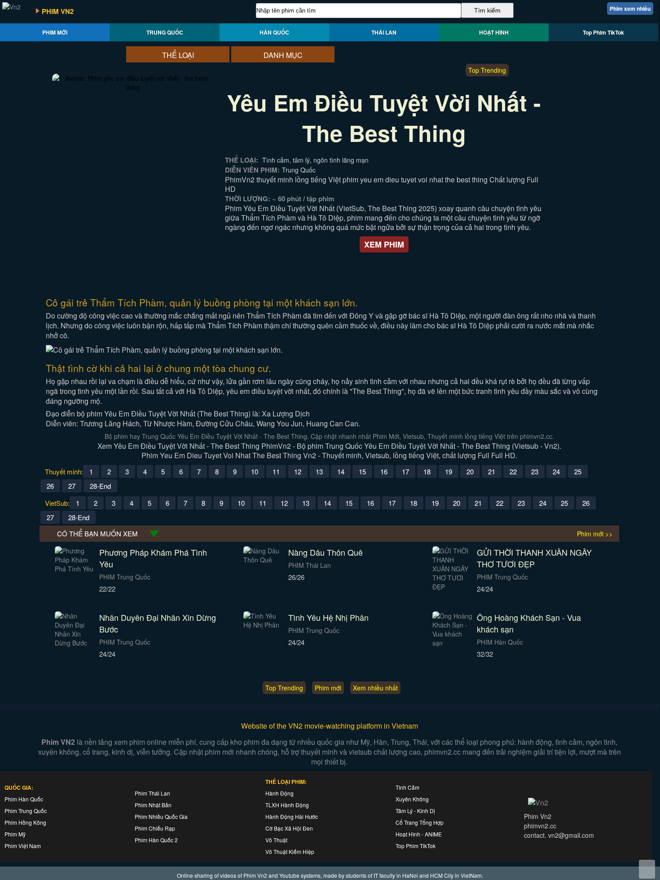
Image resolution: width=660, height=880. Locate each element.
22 (513, 471)
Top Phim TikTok (603, 32)
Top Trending (487, 70)
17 (405, 471)
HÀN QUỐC (274, 32)
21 (491, 471)
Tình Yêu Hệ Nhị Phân (328, 617)
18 (427, 471)
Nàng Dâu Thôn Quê (325, 552)
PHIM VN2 (58, 11)
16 (383, 471)
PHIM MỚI (54, 32)
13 (319, 471)
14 (340, 471)
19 (448, 471)
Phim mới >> (594, 533)
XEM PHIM (384, 244)
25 (577, 471)
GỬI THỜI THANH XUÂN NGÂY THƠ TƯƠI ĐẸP (534, 558)
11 (276, 471)
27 (71, 486)
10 (254, 471)
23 (534, 471)
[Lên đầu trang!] (647, 869)
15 (362, 471)
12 (297, 471)
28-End (100, 486)
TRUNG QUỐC (164, 32)
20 (470, 471)
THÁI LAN (383, 32)
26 (50, 486)
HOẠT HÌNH (494, 32)
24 (556, 471)
